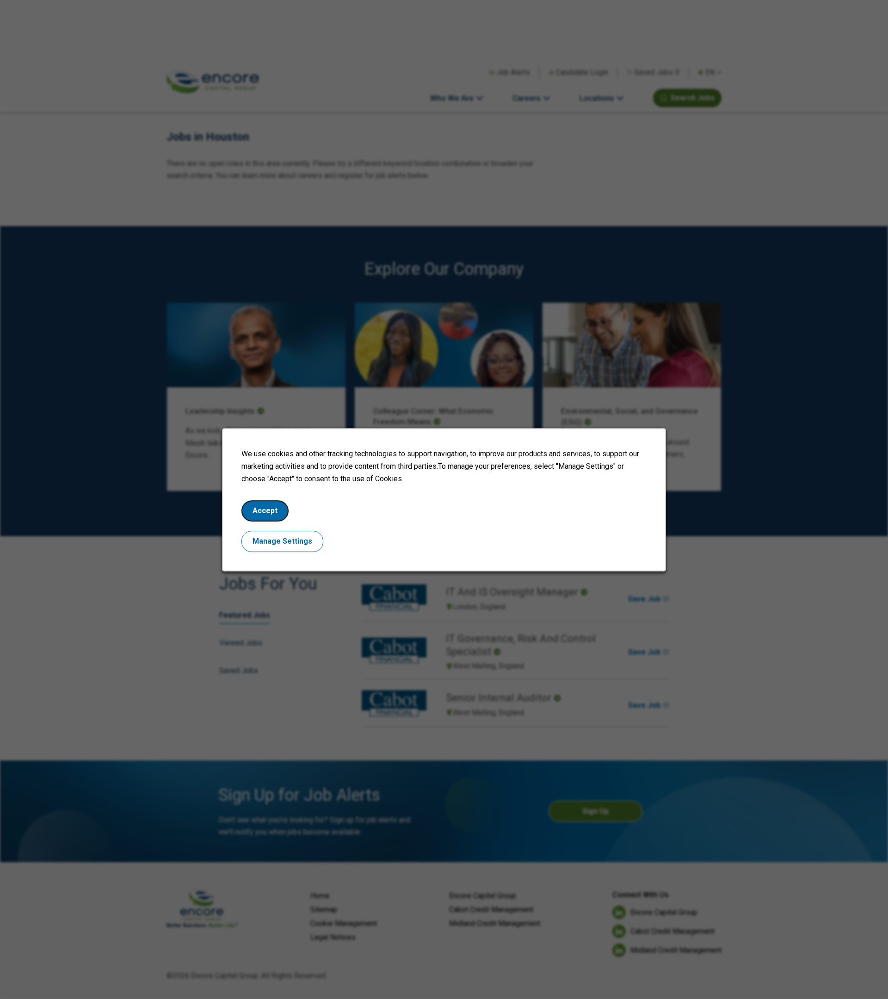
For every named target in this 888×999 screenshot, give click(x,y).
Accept (265, 510)
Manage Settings (282, 540)
